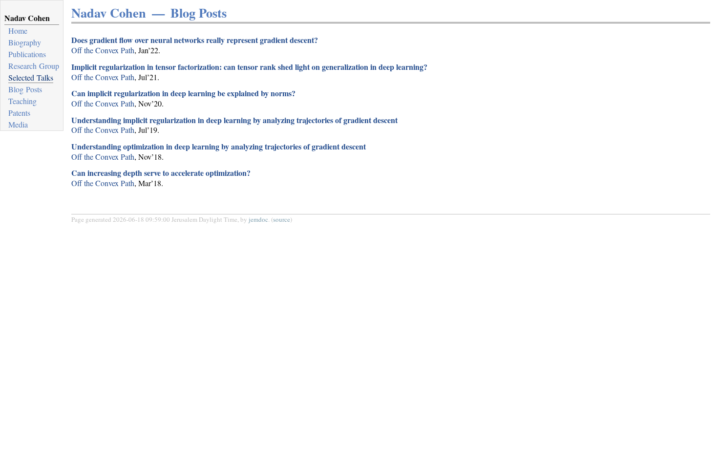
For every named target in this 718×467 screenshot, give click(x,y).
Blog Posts (25, 89)
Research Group (33, 66)
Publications (27, 54)
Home (17, 30)
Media (18, 124)
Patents (19, 112)
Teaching (22, 101)
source (281, 219)
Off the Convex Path (102, 50)
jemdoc (258, 219)
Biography (24, 42)
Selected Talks (30, 77)
